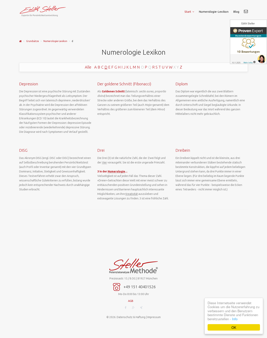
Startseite (20, 41)
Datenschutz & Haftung (131, 317)
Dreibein (183, 150)
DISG (23, 150)
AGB (130, 300)
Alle (88, 67)
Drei (101, 150)
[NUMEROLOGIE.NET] (45, 11)
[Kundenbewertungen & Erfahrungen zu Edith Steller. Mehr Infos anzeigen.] (248, 42)
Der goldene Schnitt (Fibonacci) (124, 84)
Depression (28, 84)
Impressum (154, 317)
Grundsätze (32, 41)
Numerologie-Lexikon (55, 41)
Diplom (182, 84)
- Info (233, 318)
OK (233, 327)
